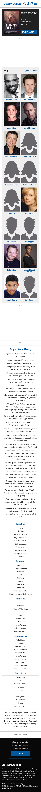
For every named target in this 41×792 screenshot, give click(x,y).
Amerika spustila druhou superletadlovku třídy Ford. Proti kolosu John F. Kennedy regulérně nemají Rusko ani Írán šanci (20, 465)
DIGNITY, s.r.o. (6, 788)
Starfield (20, 571)
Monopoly (20, 687)
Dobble (20, 690)
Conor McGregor (20, 631)
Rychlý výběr (28, 32)
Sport (20, 713)
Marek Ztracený (21, 659)
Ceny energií (20, 547)
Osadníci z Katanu (20, 684)
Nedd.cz (7, 721)
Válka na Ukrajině (20, 534)
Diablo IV (20, 578)
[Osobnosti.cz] (12, 3)
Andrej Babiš (20, 640)
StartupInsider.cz (20, 726)
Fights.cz (20, 598)
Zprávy (14, 713)
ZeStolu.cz (31, 715)
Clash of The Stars (20, 609)
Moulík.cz (15, 721)
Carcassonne (20, 677)
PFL (20, 612)
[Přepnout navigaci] (28, 3)
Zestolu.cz (20, 673)
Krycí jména (20, 696)
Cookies (11, 784)
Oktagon (20, 606)
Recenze (20, 565)
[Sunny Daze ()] (11, 22)
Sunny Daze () (27, 14)
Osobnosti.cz (20, 636)
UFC (20, 602)
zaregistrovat (24, 745)
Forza (20, 581)
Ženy (25, 713)
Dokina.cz (32, 721)
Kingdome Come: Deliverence (20, 594)
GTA (20, 575)
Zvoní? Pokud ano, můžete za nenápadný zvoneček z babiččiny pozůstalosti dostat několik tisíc (20, 456)
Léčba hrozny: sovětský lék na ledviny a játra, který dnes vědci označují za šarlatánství (20, 382)
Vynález (21, 557)
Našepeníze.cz (19, 723)
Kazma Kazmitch (20, 649)
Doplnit (20, 753)
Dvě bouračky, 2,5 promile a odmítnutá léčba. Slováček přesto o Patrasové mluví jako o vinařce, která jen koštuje (20, 484)
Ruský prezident (21, 544)
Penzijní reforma (20, 553)
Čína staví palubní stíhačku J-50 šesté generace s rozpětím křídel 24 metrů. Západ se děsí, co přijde (20, 502)
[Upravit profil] (35, 13)
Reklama (4, 784)
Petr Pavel (21, 643)
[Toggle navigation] (35, 3)
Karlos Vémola (20, 625)
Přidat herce (32, 70)
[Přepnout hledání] (24, 3)
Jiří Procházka (20, 628)
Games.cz (21, 561)
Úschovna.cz (32, 718)
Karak (20, 703)
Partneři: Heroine (20, 735)
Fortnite (20, 584)
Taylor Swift (20, 662)
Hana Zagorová (20, 646)
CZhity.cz (8, 723)
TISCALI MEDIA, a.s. (22, 786)
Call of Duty (20, 587)
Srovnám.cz (30, 723)
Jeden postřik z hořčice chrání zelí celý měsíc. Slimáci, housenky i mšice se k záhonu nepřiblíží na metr (20, 438)
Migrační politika (20, 537)
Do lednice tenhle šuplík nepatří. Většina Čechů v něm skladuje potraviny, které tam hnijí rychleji (20, 493)
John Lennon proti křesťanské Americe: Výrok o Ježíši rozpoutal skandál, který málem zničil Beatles (20, 398)
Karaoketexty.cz (20, 718)
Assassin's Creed (20, 568)
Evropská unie (20, 550)
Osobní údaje (19, 784)
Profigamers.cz (19, 715)
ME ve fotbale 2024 (20, 541)
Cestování (33, 713)
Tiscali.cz (21, 523)
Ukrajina (21, 531)
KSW (20, 615)
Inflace (20, 528)
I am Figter (20, 618)
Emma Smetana (20, 665)
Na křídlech (20, 700)
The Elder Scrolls (20, 591)
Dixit (20, 693)
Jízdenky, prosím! (20, 706)
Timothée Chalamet (20, 669)
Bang (20, 680)
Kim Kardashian (20, 653)
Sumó (20, 622)
